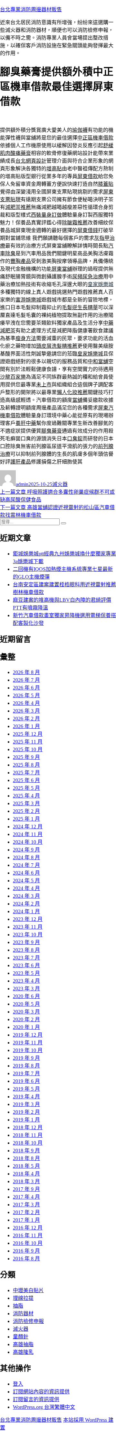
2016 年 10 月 (28, 1243)
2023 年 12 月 (28, 919)
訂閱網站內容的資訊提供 (41, 1391)
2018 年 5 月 (26, 1166)
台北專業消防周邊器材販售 (31, 9)
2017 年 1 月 (26, 1220)
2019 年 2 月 (26, 1112)
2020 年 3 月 (26, 1011)
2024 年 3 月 (26, 896)
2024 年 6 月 (26, 873)
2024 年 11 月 (28, 834)
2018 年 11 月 (28, 1135)
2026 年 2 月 (26, 718)
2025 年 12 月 (28, 734)
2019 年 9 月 (26, 1058)
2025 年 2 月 (26, 811)
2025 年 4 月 (26, 795)
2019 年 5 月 (26, 1089)
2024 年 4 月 (26, 888)
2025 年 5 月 (26, 788)
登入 (18, 1384)
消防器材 (23, 1313)
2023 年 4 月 (26, 981)
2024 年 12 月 (28, 826)
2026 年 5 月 (26, 695)
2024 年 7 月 (26, 865)
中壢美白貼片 (28, 1290)
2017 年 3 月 (26, 1204)
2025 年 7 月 (26, 772)
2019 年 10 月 (28, 1050)
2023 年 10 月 (28, 934)
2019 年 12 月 (28, 1035)
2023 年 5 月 (26, 973)
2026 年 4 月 (26, 703)
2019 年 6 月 (26, 1081)
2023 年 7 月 (26, 957)
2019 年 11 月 (28, 1042)
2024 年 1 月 (26, 911)
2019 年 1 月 (26, 1119)
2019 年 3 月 (26, 1104)
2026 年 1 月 (26, 726)
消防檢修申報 (28, 1321)
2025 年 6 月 (26, 780)
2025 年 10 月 (28, 749)
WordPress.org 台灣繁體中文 (44, 1407)
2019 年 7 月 (26, 1073)
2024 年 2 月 (26, 903)
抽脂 (18, 1306)
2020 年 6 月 (26, 996)
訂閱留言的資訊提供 (36, 1399)
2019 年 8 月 (26, 1065)
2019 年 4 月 (26, 1096)
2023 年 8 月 (26, 950)
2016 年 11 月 (28, 1235)
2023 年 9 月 (26, 942)
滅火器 (60, 484)
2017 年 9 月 (26, 1189)
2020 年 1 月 (26, 1027)
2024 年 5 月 (26, 880)
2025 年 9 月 (26, 757)
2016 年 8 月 (26, 1258)
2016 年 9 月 (26, 1251)
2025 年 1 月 (26, 819)
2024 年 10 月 (28, 842)
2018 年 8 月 (26, 1158)
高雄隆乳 (23, 1352)
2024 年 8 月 (26, 857)
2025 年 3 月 (26, 803)
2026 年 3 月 (26, 711)
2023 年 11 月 (28, 927)
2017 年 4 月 (26, 1197)
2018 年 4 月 (26, 1173)
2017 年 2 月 (26, 1212)
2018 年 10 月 (28, 1143)
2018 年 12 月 (28, 1127)
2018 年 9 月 (26, 1150)
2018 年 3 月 (26, 1181)
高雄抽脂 (23, 1344)
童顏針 (20, 1336)
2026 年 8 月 (26, 672)
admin (22, 484)
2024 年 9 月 (26, 849)
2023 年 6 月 (26, 965)
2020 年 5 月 (26, 1004)
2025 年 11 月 (28, 741)
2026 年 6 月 (26, 687)
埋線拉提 (23, 1298)
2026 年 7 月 (26, 680)
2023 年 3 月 (26, 988)
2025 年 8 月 (26, 765)
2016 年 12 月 (28, 1227)
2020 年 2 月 (26, 1019)
